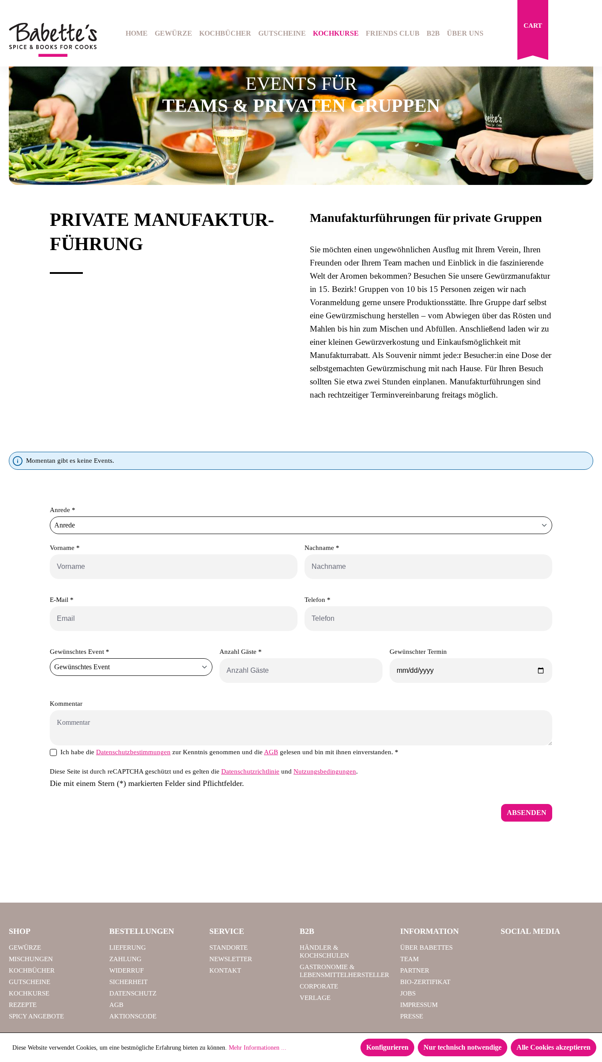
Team (409, 958)
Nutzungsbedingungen (325, 771)
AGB (271, 752)
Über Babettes (426, 947)
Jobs (408, 993)
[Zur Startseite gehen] (50, 40)
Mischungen (31, 958)
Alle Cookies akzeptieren (554, 1047)
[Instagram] (533, 951)
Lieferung (127, 947)
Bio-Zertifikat (425, 981)
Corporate (319, 986)
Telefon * (318, 599)
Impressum (419, 1004)
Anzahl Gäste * (240, 651)
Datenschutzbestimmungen (133, 752)
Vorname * (65, 547)
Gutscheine (29, 981)
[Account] (587, 34)
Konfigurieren (387, 1047)
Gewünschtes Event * (79, 651)
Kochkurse (29, 993)
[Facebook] (511, 951)
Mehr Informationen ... (257, 1047)
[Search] (565, 34)
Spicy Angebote (36, 1016)
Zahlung (125, 958)
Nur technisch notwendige (463, 1047)
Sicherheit (128, 981)
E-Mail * (62, 599)
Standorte (228, 947)
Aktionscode (132, 1016)
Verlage (315, 997)
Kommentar (66, 703)
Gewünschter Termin (418, 651)
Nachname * (322, 547)
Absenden (526, 812)
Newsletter (230, 958)
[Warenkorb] (532, 32)
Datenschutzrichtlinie (250, 771)
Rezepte (23, 1004)
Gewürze (25, 947)
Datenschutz (132, 993)
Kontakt (225, 970)
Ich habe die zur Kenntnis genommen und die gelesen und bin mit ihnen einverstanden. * (229, 752)
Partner (414, 970)
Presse (411, 1016)
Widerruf (126, 970)
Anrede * (62, 509)
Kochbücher (32, 970)
